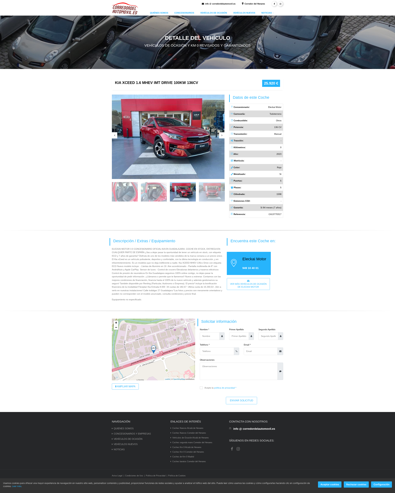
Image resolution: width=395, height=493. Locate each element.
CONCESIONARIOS (184, 13)
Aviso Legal (117, 475)
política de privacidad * (225, 388)
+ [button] (116, 323)
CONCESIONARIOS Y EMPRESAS (132, 433)
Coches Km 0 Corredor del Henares (188, 452)
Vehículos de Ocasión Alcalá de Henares (190, 438)
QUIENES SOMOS (124, 428)
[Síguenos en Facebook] (274, 4)
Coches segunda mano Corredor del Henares (192, 442)
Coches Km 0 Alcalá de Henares (186, 447)
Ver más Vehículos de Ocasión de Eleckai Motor (248, 285)
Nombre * (204, 329)
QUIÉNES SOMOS (159, 13)
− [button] (116, 327)
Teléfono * (205, 344)
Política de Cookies (177, 475)
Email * (247, 344)
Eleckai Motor (254, 259)
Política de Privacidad (155, 475)
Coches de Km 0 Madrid (183, 457)
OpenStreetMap (179, 379)
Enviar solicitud (241, 400)
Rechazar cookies (356, 484)
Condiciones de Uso (134, 475)
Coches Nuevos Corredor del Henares (189, 433)
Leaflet (167, 379)
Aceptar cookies (329, 484)
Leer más (16, 486)
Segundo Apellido (266, 329)
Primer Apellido (236, 329)
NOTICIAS (266, 13)
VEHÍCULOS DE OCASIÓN (213, 13)
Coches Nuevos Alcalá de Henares (187, 428)
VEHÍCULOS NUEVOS (244, 13)
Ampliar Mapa (125, 386)
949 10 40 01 (250, 268)
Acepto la (220, 388)
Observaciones (207, 360)
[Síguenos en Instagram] (280, 4)
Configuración (381, 484)
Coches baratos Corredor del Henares (189, 461)
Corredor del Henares (254, 4)
